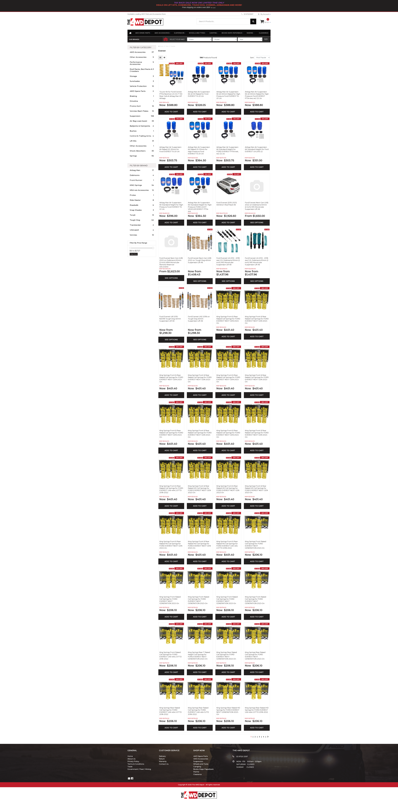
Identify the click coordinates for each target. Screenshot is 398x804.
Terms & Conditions (135, 764)
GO (266, 39)
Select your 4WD (177, 39)
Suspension (179, 33)
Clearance (263, 33)
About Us (131, 759)
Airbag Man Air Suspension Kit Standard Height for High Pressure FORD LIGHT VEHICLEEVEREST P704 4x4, (200, 207)
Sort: (252, 58)
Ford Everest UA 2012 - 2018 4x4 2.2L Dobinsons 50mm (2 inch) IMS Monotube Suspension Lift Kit (228, 261)
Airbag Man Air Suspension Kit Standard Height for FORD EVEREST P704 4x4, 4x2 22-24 (227, 150)
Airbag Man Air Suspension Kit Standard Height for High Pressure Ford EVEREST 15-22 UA (171, 206)
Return (162, 759)
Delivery (162, 756)
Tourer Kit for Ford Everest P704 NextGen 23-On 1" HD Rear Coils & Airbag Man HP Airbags (170, 95)
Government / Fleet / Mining (139, 769)
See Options (256, 222)
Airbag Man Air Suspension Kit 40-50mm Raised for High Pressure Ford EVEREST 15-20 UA (228, 95)
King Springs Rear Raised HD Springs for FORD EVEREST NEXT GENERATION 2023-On (228, 711)
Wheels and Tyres (197, 33)
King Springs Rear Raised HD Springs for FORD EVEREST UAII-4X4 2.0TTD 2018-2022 (257, 710)
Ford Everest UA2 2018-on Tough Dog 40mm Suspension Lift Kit (199, 319)
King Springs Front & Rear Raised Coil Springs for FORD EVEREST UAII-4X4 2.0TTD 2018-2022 (171, 489)
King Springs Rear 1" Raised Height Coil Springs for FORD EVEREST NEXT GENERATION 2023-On (199, 655)
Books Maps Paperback (232, 33)
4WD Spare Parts (142, 33)
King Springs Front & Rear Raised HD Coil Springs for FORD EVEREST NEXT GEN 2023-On (199, 489)
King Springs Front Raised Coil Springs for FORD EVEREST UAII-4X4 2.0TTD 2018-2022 (170, 655)
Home (130, 756)
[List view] (164, 57)
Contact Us (164, 764)
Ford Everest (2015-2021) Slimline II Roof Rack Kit (226, 204)
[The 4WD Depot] (199, 792)
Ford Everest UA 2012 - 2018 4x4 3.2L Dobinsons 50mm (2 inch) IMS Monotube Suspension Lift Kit (256, 261)
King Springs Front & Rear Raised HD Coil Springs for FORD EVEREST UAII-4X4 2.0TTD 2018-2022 (227, 545)
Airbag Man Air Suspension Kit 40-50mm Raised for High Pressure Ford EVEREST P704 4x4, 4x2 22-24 (257, 95)
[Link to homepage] (130, 33)
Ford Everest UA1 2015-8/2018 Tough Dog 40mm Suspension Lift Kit (170, 319)
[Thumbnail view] (160, 57)
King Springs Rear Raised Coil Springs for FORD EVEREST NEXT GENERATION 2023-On (226, 655)
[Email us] (129, 779)
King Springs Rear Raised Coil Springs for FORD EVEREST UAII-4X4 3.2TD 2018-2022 (198, 711)
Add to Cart (171, 112)
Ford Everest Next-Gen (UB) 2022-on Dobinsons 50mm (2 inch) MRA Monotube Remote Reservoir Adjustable (171, 262)
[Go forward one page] (268, 737)
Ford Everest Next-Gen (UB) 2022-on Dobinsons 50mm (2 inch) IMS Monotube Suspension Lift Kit (256, 206)
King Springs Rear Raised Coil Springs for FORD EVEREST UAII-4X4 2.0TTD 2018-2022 (170, 711)
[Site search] (253, 21)
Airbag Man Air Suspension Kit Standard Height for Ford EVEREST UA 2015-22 (257, 149)
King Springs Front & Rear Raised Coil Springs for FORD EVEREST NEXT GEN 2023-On (228, 320)
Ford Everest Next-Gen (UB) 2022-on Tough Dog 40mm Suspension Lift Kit (199, 260)
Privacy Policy (133, 761)
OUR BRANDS (134, 39)
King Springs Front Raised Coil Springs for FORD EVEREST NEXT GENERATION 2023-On (255, 545)
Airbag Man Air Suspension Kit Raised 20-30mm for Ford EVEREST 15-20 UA (170, 149)
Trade (129, 767)
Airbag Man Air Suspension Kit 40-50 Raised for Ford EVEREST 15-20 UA (199, 94)
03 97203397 (248, 14)
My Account (264, 14)
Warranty (163, 761)
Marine (250, 33)
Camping (213, 33)
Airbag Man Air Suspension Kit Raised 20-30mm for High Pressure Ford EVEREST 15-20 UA (199, 150)
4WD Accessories (162, 33)
